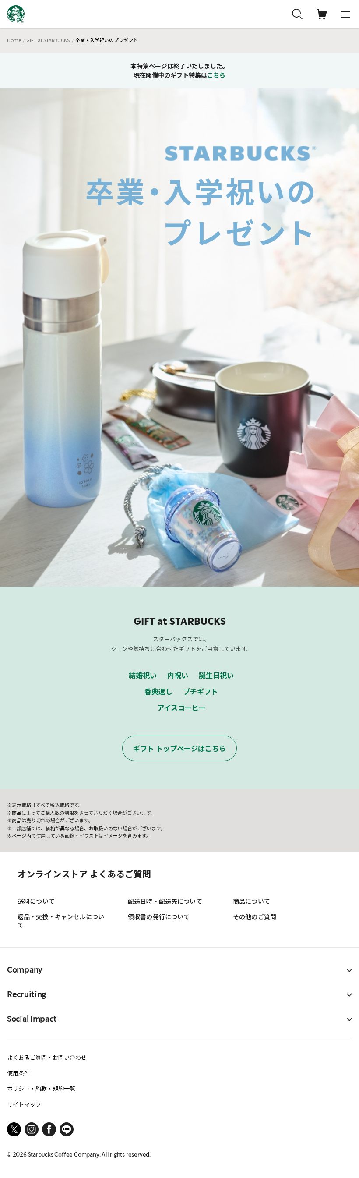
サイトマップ (24, 1104)
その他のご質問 (254, 916)
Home (14, 39)
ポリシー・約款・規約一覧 (41, 1088)
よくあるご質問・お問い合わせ (47, 1057)
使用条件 (18, 1073)
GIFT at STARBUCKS (48, 39)
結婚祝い (143, 675)
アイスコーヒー (181, 707)
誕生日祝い (216, 675)
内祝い (177, 675)
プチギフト (200, 691)
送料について (36, 901)
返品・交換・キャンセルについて (61, 920)
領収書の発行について (159, 916)
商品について (251, 901)
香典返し (158, 691)
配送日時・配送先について (165, 901)
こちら (216, 75)
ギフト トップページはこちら (179, 748)
